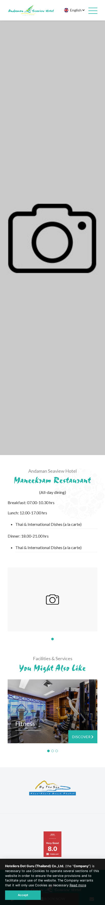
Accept (23, 895)
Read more (78, 885)
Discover (81, 737)
